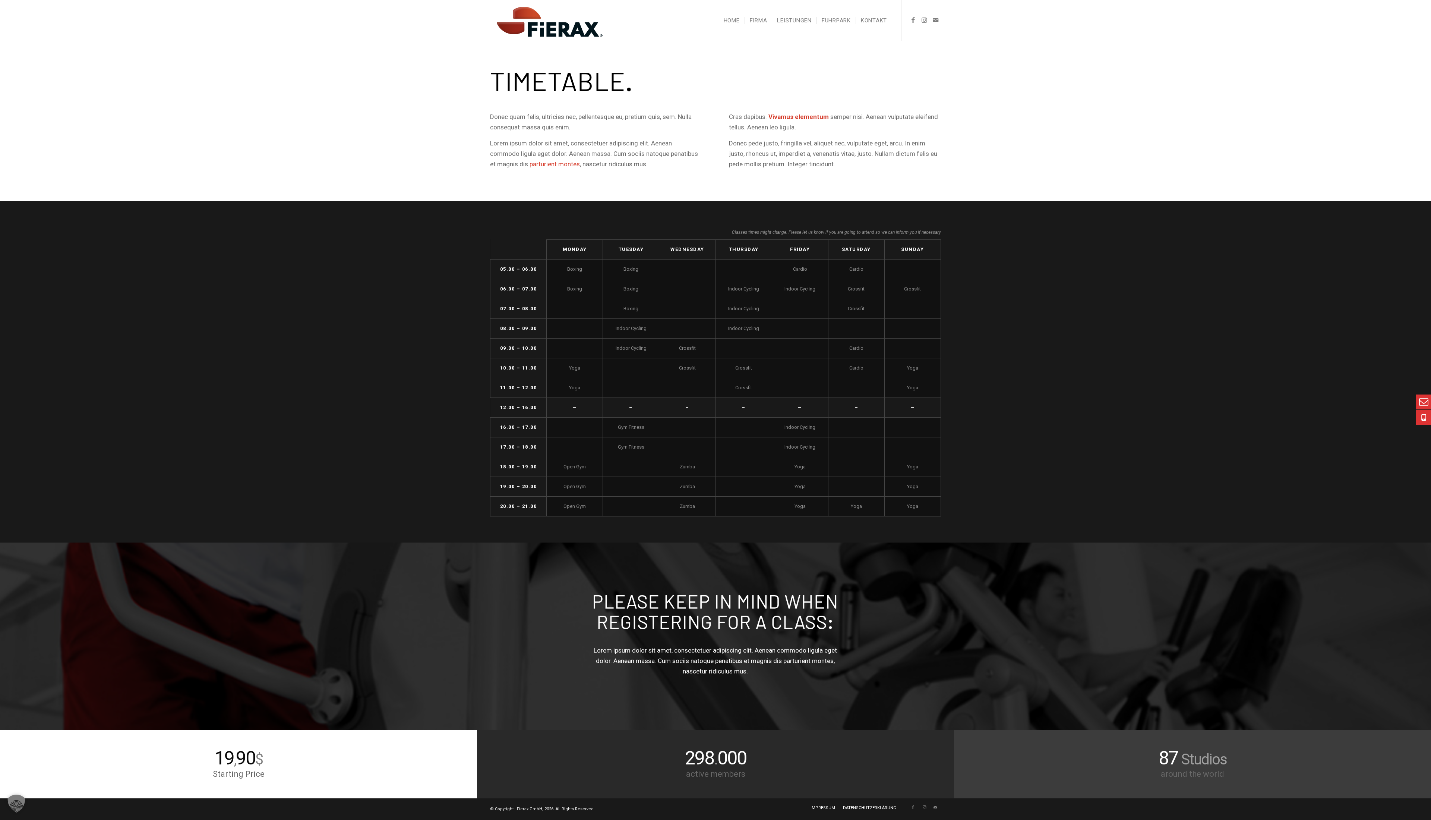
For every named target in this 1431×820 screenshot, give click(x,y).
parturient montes (555, 164)
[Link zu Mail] (935, 20)
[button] (16, 803)
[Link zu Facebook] (913, 20)
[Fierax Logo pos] (546, 20)
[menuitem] (732, 20)
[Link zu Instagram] (924, 20)
